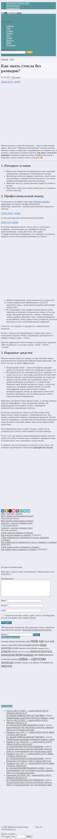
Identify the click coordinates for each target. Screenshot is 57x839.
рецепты (49, 654)
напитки (34, 648)
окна (3, 513)
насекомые (41, 648)
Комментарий (7, 579)
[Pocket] (13, 510)
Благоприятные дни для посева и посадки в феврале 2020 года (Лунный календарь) (30, 728)
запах (10, 645)
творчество (7, 662)
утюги (31, 662)
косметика (6, 647)
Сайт (3, 610)
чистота (18, 513)
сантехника (14, 659)
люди (28, 648)
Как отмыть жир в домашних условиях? (19, 549)
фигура (36, 662)
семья (22, 658)
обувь (47, 648)
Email (4, 605)
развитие (28, 654)
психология (8, 654)
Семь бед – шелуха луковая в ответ (17, 523)
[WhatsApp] (21, 510)
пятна (19, 654)
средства (10, 513)
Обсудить (15, 77)
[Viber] (17, 510)
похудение (26, 651)
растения (39, 654)
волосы (12, 641)
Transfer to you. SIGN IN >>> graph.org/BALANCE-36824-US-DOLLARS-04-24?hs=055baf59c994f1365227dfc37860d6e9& (29, 744)
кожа (43, 644)
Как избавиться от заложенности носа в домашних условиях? (29, 542)
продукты (46, 651)
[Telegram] (28, 510)
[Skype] (25, 510)
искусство (17, 645)
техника (17, 662)
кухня (15, 648)
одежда (5, 651)
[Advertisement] (28, 113)
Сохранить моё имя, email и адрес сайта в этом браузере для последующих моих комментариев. (28, 616)
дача (28, 641)
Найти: (4, 634)
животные (4, 645)
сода (29, 659)
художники (44, 662)
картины (36, 645)
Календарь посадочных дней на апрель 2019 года (28, 761)
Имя (3, 600)
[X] (10, 510)
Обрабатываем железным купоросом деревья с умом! (30, 718)
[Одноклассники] (6, 510)
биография (4, 641)
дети (34, 640)
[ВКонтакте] (2, 510)
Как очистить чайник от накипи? (16, 535)
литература (22, 648)
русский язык (5, 659)
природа (35, 651)
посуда (20, 651)
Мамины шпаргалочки (11, 12)
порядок (14, 651)
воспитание (20, 641)
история (27, 644)
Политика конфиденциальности (37, 630)
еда (52, 641)
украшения (24, 662)
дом (41, 641)
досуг (47, 641)
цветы (51, 662)
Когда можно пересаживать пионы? (17, 516)
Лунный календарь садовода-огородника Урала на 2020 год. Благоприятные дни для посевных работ (29, 750)
